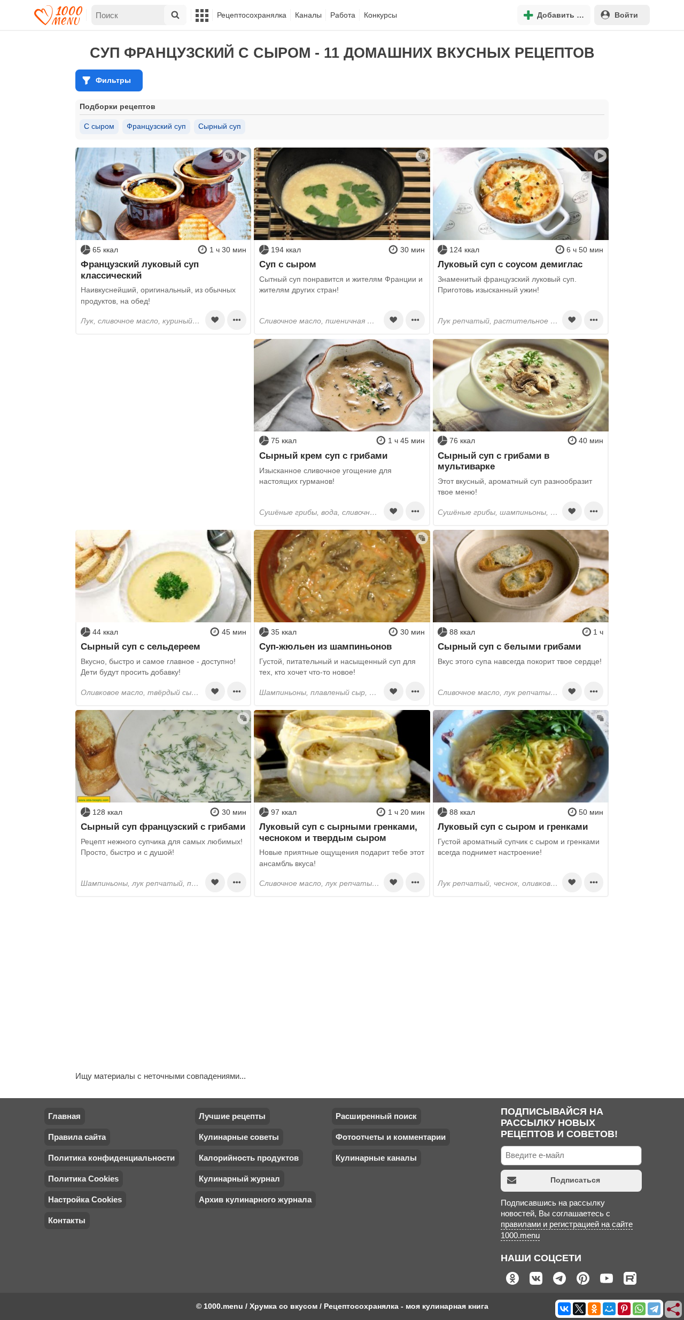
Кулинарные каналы (376, 1157)
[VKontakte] (564, 1308)
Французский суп (156, 126)
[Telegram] (654, 1308)
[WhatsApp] (639, 1308)
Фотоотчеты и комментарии (391, 1136)
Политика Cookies (83, 1178)
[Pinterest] (624, 1308)
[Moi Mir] (609, 1308)
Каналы (308, 15)
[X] (579, 1308)
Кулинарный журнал (239, 1178)
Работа (342, 15)
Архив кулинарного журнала (255, 1199)
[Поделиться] (673, 1309)
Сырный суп (219, 126)
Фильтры (113, 80)
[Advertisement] (163, 406)
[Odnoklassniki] (594, 1308)
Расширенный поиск (376, 1116)
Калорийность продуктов (249, 1157)
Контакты (67, 1220)
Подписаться (575, 1180)
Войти (626, 15)
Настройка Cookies (85, 1199)
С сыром (99, 126)
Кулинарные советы (239, 1136)
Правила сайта (77, 1136)
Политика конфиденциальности (111, 1157)
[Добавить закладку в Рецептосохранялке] (214, 319)
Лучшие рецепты (232, 1116)
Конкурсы (380, 15)
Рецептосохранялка (251, 15)
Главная (64, 1116)
